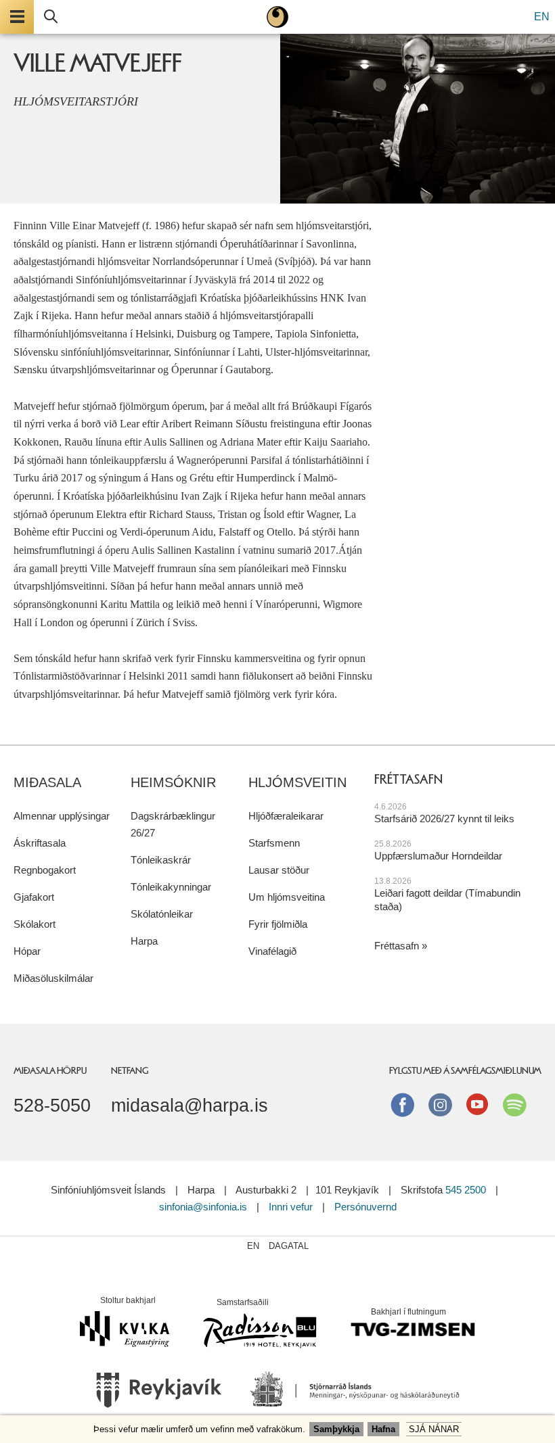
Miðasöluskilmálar (53, 978)
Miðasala (47, 782)
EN (542, 16)
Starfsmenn (274, 843)
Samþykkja (336, 1429)
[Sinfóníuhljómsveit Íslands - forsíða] (277, 17)
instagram (439, 1104)
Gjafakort (34, 897)
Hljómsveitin (297, 782)
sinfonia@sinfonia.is (203, 1206)
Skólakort (35, 924)
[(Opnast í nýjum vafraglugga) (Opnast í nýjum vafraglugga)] (159, 1394)
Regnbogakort (45, 870)
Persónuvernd (365, 1206)
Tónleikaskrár (161, 860)
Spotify (514, 1104)
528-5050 (52, 1105)
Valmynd (17, 17)
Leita (51, 17)
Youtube (477, 1104)
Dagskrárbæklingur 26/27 (173, 824)
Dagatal (289, 1246)
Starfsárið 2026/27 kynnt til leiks (444, 818)
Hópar (27, 951)
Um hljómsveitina (286, 897)
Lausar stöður (278, 870)
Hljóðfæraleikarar (286, 816)
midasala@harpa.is (189, 1105)
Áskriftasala (40, 843)
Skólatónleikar (162, 914)
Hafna (383, 1429)
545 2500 (465, 1190)
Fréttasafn (396, 945)
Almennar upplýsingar (62, 816)
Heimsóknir (173, 782)
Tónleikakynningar (171, 887)
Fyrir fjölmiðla (277, 924)
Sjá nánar (434, 1429)
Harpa (144, 941)
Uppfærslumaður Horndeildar (438, 855)
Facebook (402, 1104)
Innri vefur (292, 1206)
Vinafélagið (272, 951)
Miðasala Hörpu (50, 1070)
